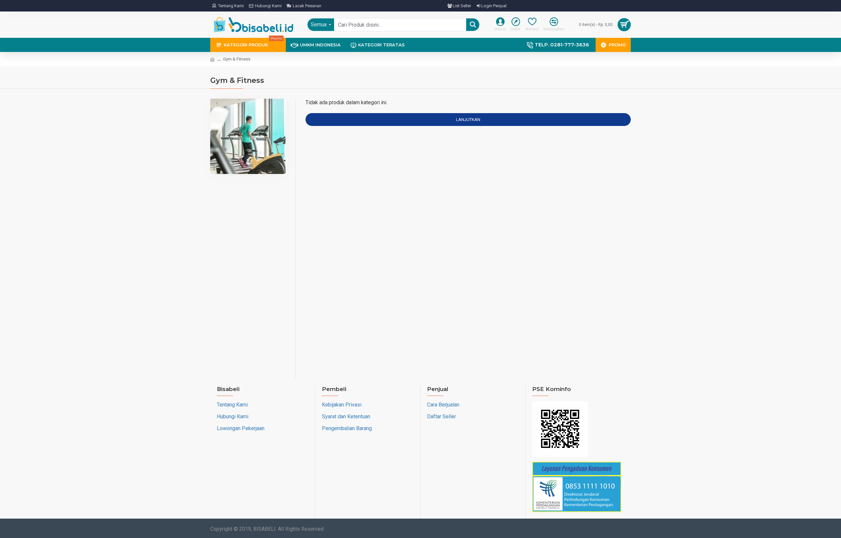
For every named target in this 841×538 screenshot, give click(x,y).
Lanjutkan (468, 119)
